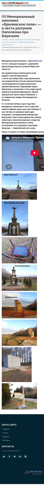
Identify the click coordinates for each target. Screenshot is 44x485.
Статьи (5, 433)
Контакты (6, 440)
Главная (5, 39)
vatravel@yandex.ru (14, 451)
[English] (9, 3)
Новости (6, 436)
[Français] (11, 3)
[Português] (18, 3)
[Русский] (20, 3)
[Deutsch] (13, 3)
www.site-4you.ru (37, 473)
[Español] (22, 3)
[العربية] (3, 3)
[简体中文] (5, 3)
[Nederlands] (7, 3)
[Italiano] (15, 3)
